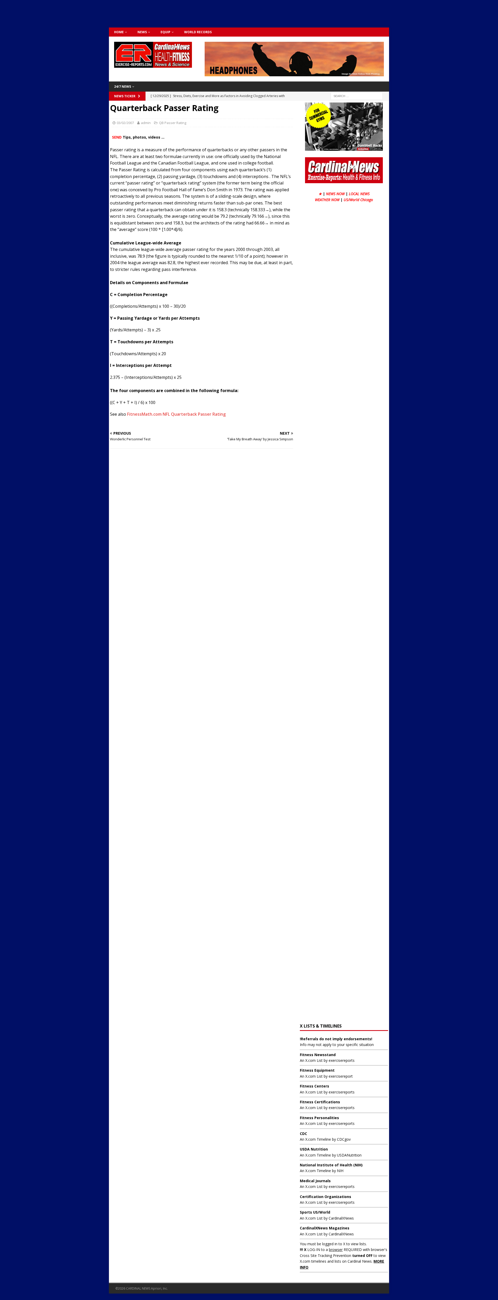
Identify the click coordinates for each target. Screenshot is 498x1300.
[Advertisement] (249, 12)
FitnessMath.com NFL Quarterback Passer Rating (176, 414)
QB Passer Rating (172, 122)
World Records (198, 32)
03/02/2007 (125, 122)
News (142, 32)
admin (146, 122)
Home (119, 32)
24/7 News (122, 86)
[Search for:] (357, 95)
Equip (165, 32)
